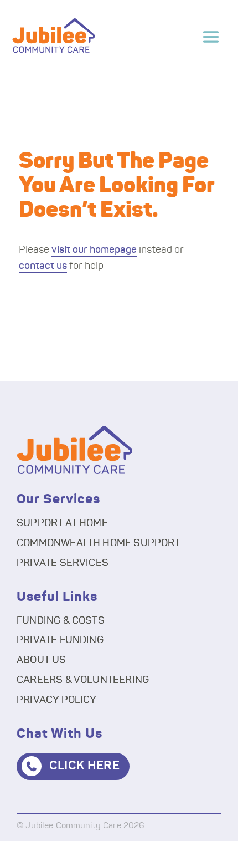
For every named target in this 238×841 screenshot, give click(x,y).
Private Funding (60, 640)
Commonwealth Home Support (98, 543)
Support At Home (62, 523)
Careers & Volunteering (83, 680)
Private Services (62, 563)
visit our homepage (94, 250)
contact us (43, 266)
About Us (41, 660)
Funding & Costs (61, 621)
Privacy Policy (57, 700)
